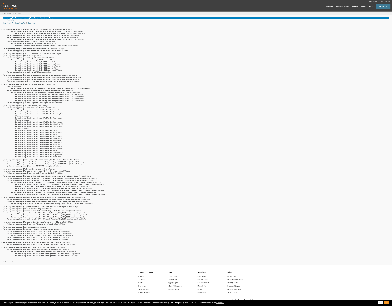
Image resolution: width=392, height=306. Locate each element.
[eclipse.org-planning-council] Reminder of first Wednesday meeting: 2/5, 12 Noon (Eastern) (34, 75)
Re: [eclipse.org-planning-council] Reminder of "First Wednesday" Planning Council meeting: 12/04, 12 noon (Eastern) (47, 178)
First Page (6, 23)
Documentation (203, 279)
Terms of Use (172, 279)
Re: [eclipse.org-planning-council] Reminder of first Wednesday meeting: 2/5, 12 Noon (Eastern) (39, 77)
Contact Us (141, 279)
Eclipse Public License (175, 286)
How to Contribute (203, 283)
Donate (384, 7)
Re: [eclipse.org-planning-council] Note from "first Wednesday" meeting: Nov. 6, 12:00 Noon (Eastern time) (47, 204)
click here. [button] (220, 303)
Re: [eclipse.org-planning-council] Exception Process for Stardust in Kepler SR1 (34, 231)
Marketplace (202, 292)
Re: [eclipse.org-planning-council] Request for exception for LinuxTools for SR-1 (34, 249)
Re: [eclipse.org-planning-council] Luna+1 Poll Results (25, 108)
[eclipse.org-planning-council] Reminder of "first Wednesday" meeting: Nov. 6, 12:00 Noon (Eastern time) (38, 197)
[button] (371, 7)
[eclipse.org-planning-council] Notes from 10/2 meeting (22, 209)
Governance (142, 286)
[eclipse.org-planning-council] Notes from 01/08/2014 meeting (28, 166)
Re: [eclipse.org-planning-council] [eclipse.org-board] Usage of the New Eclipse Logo (36, 90)
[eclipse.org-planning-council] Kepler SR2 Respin (19, 56)
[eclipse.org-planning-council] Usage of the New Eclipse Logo (24, 84)
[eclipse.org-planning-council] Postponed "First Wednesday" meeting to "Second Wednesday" (47, 186)
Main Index (10, 20)
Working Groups (342, 7)
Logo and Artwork (143, 289)
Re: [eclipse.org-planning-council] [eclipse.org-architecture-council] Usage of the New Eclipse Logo (45, 88)
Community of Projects (235, 279)
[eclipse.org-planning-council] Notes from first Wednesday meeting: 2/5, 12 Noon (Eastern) (38, 81)
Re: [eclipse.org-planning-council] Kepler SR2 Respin (25, 58)
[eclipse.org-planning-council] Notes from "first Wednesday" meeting (30, 224)
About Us (141, 276)
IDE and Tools (231, 276)
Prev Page (15, 23)
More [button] (363, 7)
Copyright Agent (173, 283)
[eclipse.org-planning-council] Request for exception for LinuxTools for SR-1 (29, 247)
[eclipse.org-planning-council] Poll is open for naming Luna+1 (24, 169)
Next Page (23, 23)
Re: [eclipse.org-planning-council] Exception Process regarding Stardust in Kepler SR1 (32, 242)
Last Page (31, 23)
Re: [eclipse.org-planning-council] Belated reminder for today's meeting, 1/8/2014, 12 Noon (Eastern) (41, 162)
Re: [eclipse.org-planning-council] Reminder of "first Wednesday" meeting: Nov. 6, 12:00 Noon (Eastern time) (44, 199)
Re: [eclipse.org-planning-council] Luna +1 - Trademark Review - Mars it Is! (28, 48)
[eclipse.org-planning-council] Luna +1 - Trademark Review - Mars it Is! (27, 54)
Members (329, 7)
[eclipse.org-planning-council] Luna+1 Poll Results (20, 106)
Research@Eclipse (233, 286)
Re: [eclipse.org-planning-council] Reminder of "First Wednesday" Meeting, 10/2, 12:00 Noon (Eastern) (41, 213)
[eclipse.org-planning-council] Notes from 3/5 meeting (25, 41)
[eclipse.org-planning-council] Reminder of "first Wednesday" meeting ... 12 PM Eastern (32, 222)
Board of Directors (144, 292)
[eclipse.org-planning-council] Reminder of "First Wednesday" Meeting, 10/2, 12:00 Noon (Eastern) (36, 211)
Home (3, 13)
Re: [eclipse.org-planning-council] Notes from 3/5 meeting (31, 43)
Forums (200, 289)
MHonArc (18, 262)
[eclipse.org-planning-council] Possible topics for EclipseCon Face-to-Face (41, 45)
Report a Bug (202, 276)
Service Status (232, 292)
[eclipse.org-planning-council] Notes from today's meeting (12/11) (29, 173)
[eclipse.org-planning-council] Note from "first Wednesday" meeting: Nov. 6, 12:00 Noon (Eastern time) (42, 201)
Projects (355, 7)
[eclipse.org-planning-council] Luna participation (19, 227)
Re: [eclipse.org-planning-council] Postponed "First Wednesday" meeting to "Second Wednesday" (48, 188)
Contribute (9, 13)
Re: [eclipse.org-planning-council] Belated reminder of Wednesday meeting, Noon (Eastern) (42, 31)
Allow (386, 303)
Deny (380, 303)
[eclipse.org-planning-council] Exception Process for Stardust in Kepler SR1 (29, 229)
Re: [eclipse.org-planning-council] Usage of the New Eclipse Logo (29, 103)
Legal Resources (173, 289)
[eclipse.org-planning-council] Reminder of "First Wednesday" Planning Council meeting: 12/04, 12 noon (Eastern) (41, 176)
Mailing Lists (18, 13)
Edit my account (374, 1)
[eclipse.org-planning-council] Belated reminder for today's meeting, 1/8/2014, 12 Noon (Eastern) (36, 160)
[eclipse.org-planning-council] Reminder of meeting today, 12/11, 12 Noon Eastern (31, 171)
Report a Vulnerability (234, 289)
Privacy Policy (172, 276)
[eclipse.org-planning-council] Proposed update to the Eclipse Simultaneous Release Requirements (37, 207)
